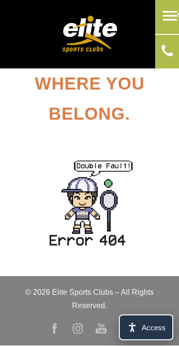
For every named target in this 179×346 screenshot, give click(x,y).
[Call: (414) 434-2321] (167, 54)
